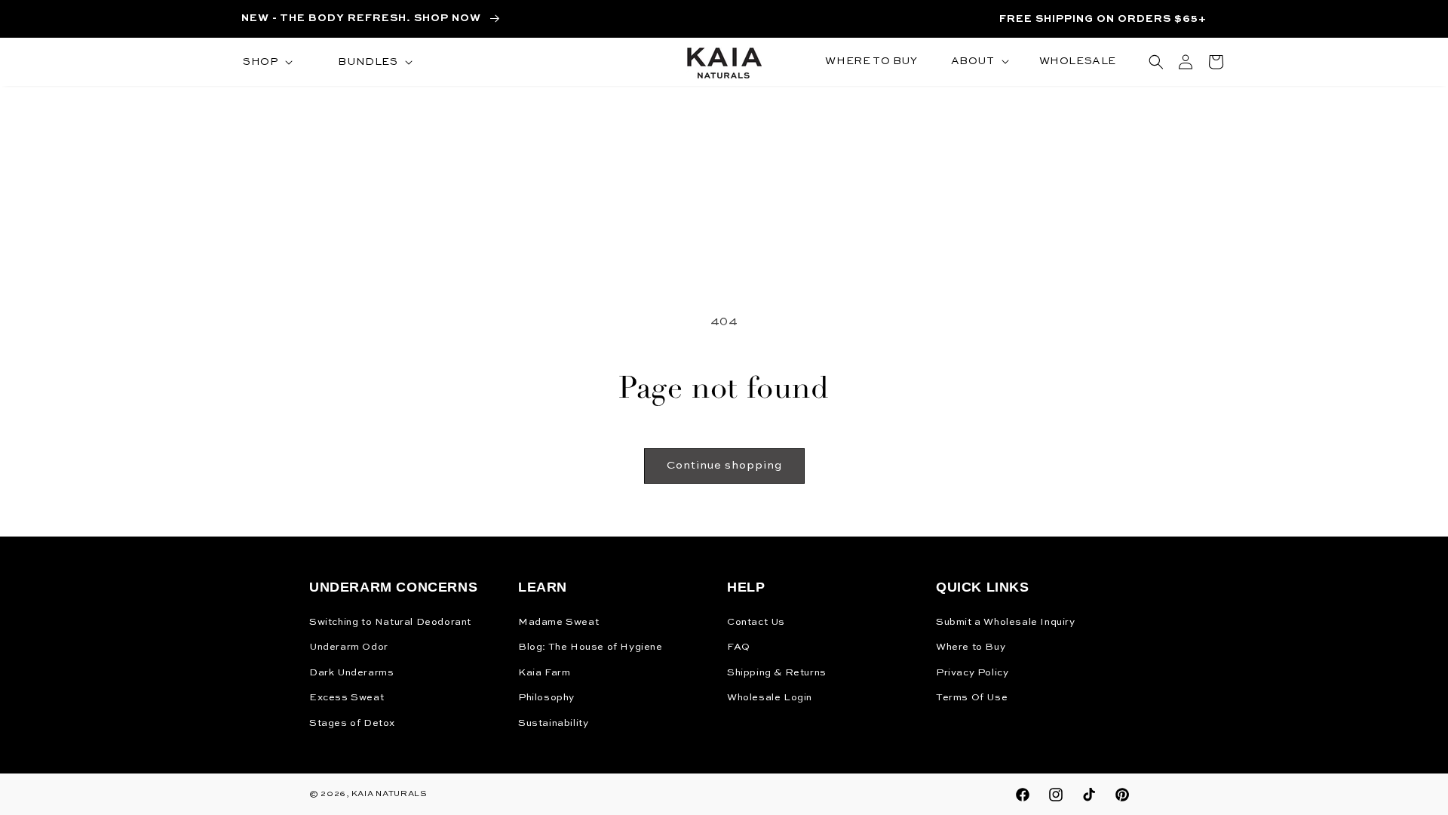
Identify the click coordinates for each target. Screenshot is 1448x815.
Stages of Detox (352, 723)
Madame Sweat (558, 622)
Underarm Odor (348, 647)
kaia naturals (389, 794)
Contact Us (756, 622)
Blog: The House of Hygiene (590, 647)
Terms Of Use (972, 698)
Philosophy (546, 698)
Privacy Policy (972, 673)
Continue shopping (724, 465)
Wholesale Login (769, 698)
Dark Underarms (351, 673)
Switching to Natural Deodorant (390, 622)
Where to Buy (970, 647)
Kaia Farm (544, 673)
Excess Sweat (346, 698)
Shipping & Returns (777, 673)
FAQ (738, 647)
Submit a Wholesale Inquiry (1005, 622)
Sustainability (553, 723)
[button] (266, 62)
